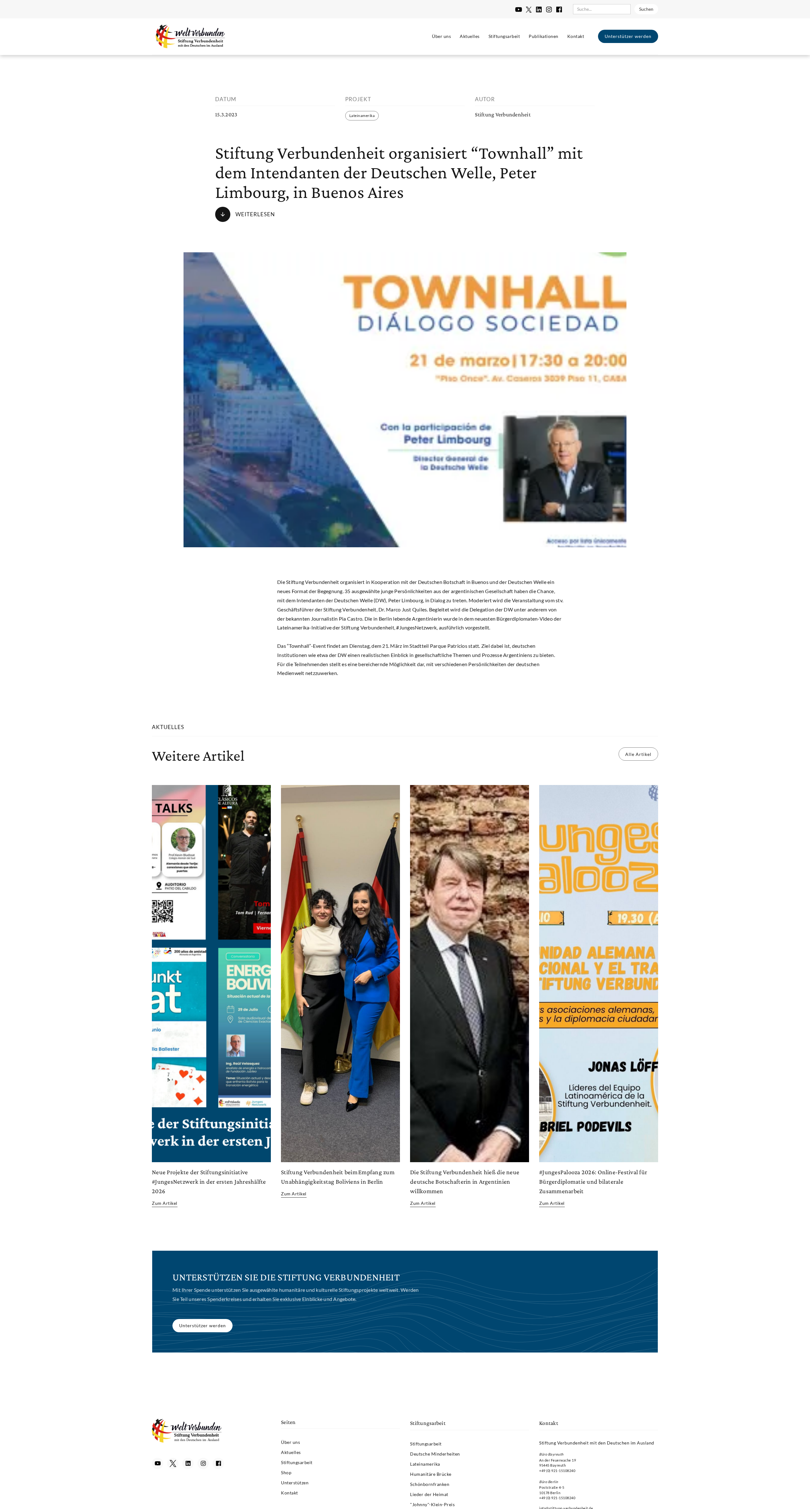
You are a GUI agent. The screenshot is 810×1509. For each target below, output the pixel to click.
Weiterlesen (255, 214)
